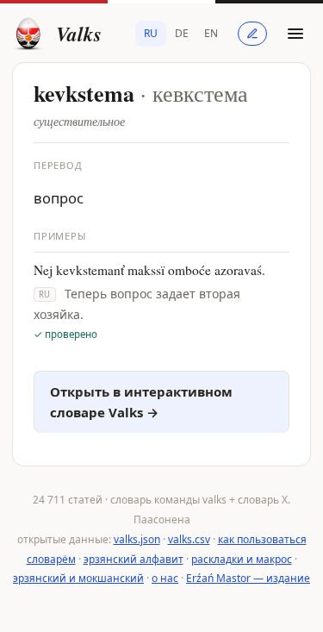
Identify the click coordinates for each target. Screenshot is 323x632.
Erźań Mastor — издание (248, 578)
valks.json (137, 539)
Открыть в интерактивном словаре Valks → (141, 402)
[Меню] (295, 33)
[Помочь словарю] (252, 34)
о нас (165, 578)
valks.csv (189, 539)
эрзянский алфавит (133, 559)
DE (182, 33)
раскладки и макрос (241, 559)
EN (211, 33)
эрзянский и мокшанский (78, 578)
